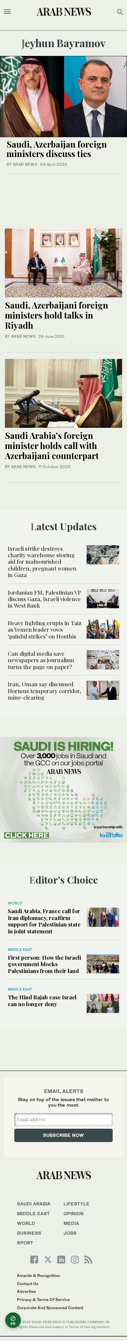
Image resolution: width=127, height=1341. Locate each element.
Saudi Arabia (33, 1203)
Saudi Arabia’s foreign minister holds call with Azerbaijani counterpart (52, 445)
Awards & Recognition (38, 1275)
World (15, 903)
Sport (25, 1242)
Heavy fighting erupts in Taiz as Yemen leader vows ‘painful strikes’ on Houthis (44, 629)
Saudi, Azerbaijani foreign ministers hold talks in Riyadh (56, 315)
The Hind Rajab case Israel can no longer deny (42, 1000)
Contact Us (27, 1283)
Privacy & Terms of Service (43, 1299)
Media (71, 1223)
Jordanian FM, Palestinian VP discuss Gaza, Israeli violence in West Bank (44, 599)
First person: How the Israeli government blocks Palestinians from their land (44, 964)
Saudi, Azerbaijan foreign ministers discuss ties (57, 148)
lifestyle (77, 1203)
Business (29, 1233)
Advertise (26, 1291)
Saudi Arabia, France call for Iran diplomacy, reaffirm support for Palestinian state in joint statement (44, 920)
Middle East (20, 949)
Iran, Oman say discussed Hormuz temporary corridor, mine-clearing (44, 690)
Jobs (70, 1233)
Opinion (74, 1213)
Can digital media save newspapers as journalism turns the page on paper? (41, 660)
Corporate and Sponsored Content (50, 1307)
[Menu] (7, 11)
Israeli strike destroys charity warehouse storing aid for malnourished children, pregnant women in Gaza (42, 562)
